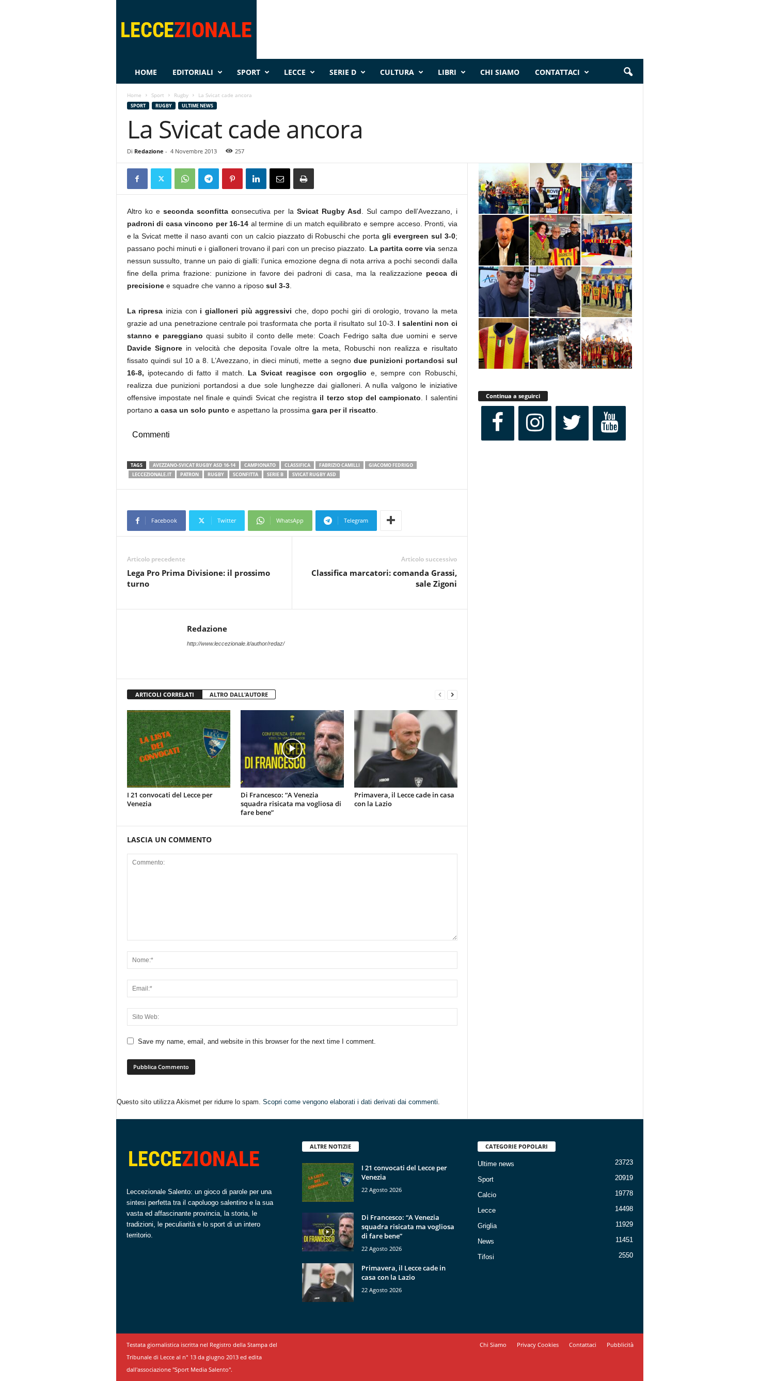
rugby (216, 474)
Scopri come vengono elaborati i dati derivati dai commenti (350, 1102)
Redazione (149, 151)
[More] (391, 520)
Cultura (397, 72)
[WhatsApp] (185, 178)
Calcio (487, 1195)
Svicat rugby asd (314, 474)
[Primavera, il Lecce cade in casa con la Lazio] (405, 749)
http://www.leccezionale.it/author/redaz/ (235, 643)
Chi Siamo (499, 72)
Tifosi (486, 1257)
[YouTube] (609, 423)
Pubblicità (620, 1344)
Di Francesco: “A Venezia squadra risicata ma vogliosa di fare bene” (291, 803)
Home (146, 72)
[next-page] (452, 694)
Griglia (487, 1226)
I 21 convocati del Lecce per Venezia (170, 799)
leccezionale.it (151, 474)
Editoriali (192, 72)
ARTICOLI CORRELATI (164, 694)
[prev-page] (440, 694)
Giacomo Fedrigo (391, 465)
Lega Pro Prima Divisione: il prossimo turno (198, 578)
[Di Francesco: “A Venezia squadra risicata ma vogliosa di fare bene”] (292, 749)
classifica (297, 465)
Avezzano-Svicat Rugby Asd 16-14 (194, 465)
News (486, 1241)
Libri (447, 72)
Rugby (181, 95)
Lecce (295, 72)
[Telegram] (208, 178)
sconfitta (245, 474)
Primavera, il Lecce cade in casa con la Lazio (404, 799)
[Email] (280, 178)
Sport (248, 72)
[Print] (303, 178)
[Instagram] (534, 423)
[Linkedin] (256, 178)
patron (189, 474)
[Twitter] (161, 178)
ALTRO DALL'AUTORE (239, 694)
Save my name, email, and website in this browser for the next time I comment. (257, 1041)
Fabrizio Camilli (339, 465)
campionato (260, 465)
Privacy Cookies (538, 1344)
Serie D (342, 72)
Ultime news (197, 105)
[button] (627, 72)
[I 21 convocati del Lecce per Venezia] (178, 749)
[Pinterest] (232, 178)
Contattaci (557, 72)
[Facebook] (137, 178)
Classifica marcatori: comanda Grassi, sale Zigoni (384, 578)
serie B (275, 474)
